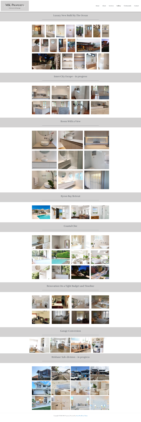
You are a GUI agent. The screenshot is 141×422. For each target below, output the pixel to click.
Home (97, 6)
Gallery (119, 6)
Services (111, 6)
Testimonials (127, 6)
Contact (136, 6)
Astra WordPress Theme (82, 415)
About (104, 6)
